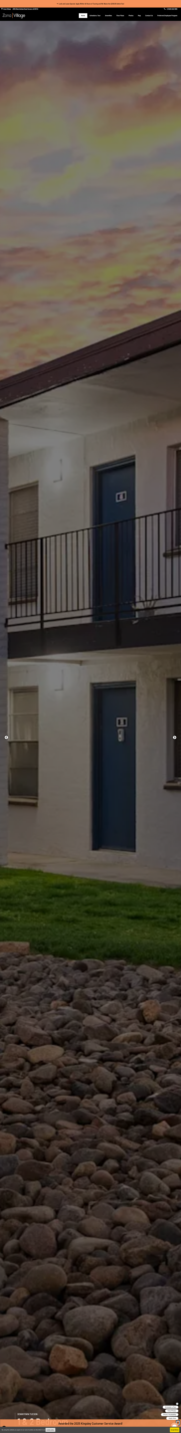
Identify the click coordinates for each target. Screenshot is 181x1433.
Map (139, 15)
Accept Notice (174, 1430)
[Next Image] (174, 737)
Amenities (108, 15)
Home (83, 15)
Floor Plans (120, 15)
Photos (131, 15)
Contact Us (149, 15)
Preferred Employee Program (167, 15)
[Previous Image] (6, 737)
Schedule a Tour (95, 15)
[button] (90, 4)
